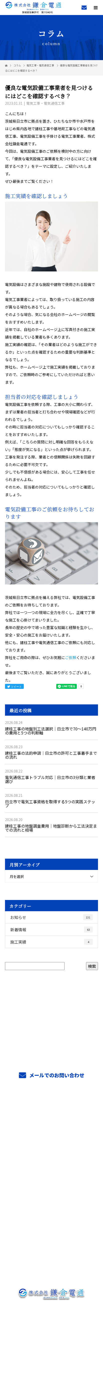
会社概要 (51, 1243)
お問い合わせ (51, 1273)
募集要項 (51, 1198)
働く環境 (51, 1168)
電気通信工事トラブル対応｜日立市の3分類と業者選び (50, 779)
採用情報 (51, 1153)
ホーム (51, 1108)
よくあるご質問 (51, 1227)
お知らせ (50, 917)
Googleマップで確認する (51, 1318)
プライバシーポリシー (52, 1348)
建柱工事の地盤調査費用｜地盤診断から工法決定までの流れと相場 (51, 828)
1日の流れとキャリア (52, 1183)
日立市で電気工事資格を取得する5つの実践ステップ (50, 804)
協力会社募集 (51, 1212)
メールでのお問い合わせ (56, 1075)
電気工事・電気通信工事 (40, 65)
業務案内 (51, 1123)
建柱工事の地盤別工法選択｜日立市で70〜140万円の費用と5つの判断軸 (50, 731)
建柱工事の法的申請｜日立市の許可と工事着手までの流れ (51, 755)
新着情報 (50, 930)
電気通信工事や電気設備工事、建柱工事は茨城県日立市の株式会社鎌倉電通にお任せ (51, 1341)
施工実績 (49, 942)
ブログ (51, 1258)
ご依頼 (70, 657)
